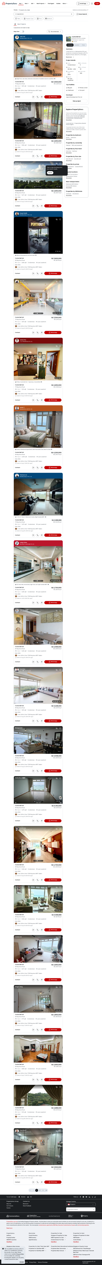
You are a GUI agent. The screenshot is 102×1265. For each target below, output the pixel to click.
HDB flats (55, 1225)
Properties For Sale (56, 1233)
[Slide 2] (35, 136)
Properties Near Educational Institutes (62, 1246)
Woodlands (76, 193)
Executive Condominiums (64, 1225)
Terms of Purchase (42, 1262)
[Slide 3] (36, 136)
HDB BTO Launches (11, 1239)
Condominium (70, 117)
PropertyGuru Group (12, 1201)
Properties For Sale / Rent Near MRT (39, 1246)
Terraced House (78, 118)
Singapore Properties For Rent (81, 1235)
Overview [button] (70, 45)
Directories (32, 1233)
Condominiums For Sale (57, 1239)
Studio (67, 137)
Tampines (68, 193)
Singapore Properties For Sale (59, 1235)
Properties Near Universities (58, 1248)
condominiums (42, 1225)
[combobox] (43, 14)
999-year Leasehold (77, 145)
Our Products (10, 1205)
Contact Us (26, 1201)
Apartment (76, 117)
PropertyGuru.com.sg (12, 1221)
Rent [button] (26, 3)
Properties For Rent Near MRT (36, 1250)
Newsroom (25, 1203)
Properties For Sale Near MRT (36, 1248)
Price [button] (83, 45)
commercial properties (83, 1225)
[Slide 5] (39, 136)
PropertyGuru (10, 1233)
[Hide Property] (56, 43)
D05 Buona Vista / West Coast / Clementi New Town (83, 1251)
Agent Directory (33, 1239)
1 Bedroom (73, 137)
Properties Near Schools (57, 1250)
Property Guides (11, 1237)
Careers (9, 1208)
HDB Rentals (76, 1237)
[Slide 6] (41, 136)
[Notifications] (92, 3)
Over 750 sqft (69, 158)
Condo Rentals (77, 1239)
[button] (15, 24)
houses (73, 1225)
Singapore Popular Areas (80, 1246)
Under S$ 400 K (70, 166)
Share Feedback (27, 1205)
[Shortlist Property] (60, 43)
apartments (50, 1225)
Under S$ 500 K (79, 166)
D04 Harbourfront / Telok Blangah (82, 1248)
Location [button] (77, 45)
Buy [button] (20, 3)
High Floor (68, 151)
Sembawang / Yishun (71, 176)
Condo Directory (33, 1235)
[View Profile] (23, 37)
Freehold (68, 145)
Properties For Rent (78, 1233)
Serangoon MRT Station (72, 184)
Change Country (71, 1201)
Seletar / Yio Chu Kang (72, 174)
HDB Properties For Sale (57, 1237)
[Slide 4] (37, 136)
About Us (9, 1203)
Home (15, 10)
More (64, 3)
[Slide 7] (42, 313)
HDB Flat (82, 115)
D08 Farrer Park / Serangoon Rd (81, 1254)
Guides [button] (58, 3)
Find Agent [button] (51, 3)
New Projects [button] (40, 3)
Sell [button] (32, 3)
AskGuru (9, 1235)
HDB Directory (32, 1237)
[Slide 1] (34, 186)
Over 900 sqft (77, 158)
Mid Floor (74, 151)
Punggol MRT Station (71, 186)
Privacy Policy (20, 1254)
